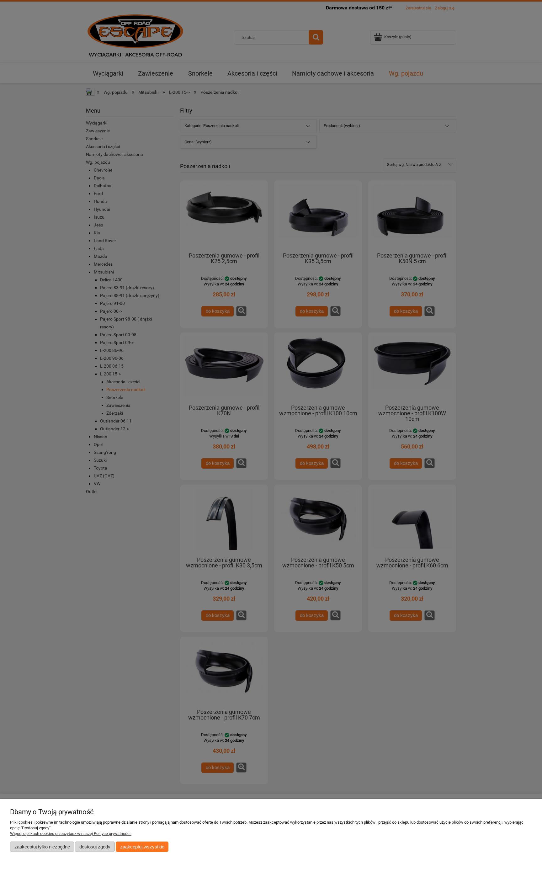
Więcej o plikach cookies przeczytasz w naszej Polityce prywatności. (70, 833)
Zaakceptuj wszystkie (142, 846)
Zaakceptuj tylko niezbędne (42, 846)
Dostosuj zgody (94, 846)
